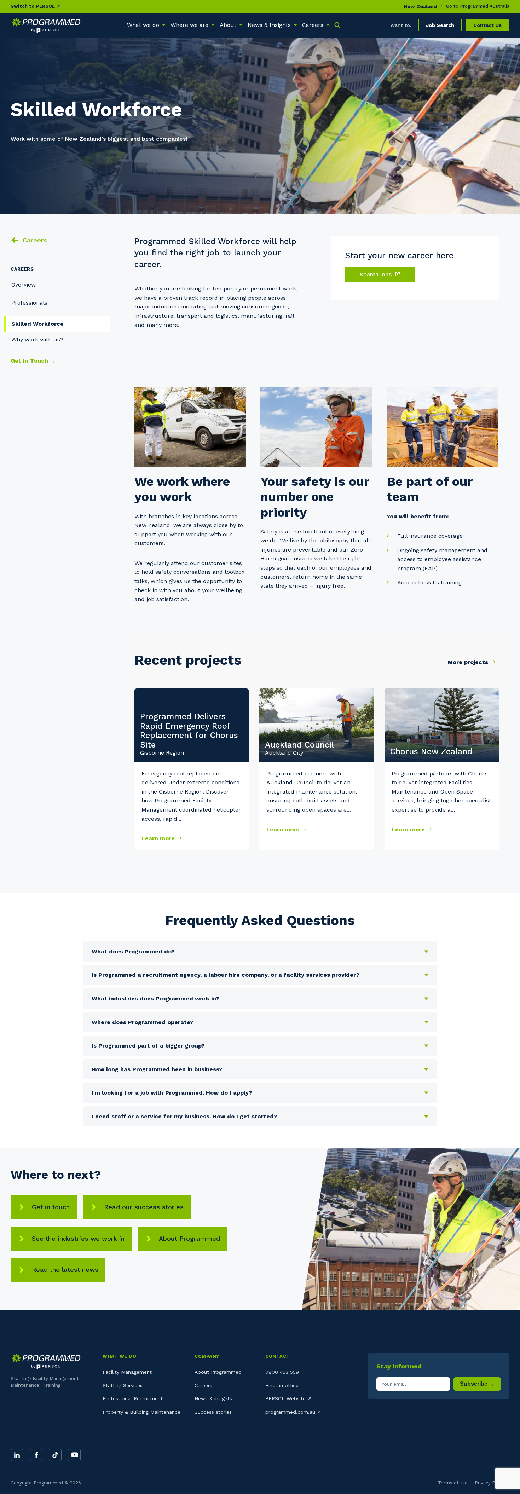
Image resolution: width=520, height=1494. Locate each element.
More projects (468, 662)
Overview (23, 284)
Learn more (159, 838)
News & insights (213, 1398)
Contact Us (487, 25)
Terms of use (453, 1483)
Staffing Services (123, 1385)
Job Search (440, 25)
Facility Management (127, 1372)
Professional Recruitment (133, 1398)
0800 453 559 (282, 1372)
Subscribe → (477, 1384)
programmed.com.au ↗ (293, 1412)
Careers (35, 240)
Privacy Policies (492, 1483)
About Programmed (189, 1238)
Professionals (29, 302)
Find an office (282, 1385)
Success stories (213, 1412)
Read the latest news (65, 1269)
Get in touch (51, 1207)
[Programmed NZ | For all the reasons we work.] (46, 25)
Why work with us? (37, 339)
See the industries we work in (78, 1238)
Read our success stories (144, 1207)
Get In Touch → (33, 360)
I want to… (401, 25)
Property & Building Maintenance (141, 1412)
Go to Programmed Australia (477, 6)
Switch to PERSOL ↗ (35, 6)
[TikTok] (55, 1455)
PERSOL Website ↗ (288, 1398)
